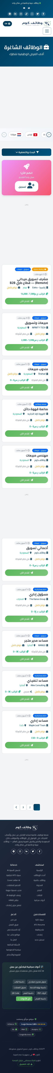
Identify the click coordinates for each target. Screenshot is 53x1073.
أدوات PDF (42, 993)
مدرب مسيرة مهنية (13, 890)
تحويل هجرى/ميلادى (37, 982)
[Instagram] (21, 14)
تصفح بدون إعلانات (13, 905)
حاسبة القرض (40, 999)
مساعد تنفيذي (37, 680)
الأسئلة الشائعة (13, 944)
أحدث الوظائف (39, 875)
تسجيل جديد (39, 939)
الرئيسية (39, 870)
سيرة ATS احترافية (13, 875)
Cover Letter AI (13, 880)
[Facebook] (43, 14)
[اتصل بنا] (24, 8)
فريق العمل (13, 924)
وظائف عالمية (39, 880)
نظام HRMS (13, 900)
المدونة (39, 885)
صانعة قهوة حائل (35, 409)
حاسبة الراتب (19, 982)
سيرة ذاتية (39, 919)
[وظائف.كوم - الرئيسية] (35, 23)
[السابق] (49, 134)
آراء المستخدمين (13, 929)
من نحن (13, 919)
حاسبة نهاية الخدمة (38, 987)
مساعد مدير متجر (36, 640)
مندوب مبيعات (38, 369)
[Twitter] (37, 14)
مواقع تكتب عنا (13, 934)
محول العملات (20, 987)
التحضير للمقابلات (13, 885)
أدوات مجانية (39, 900)
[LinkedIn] (15, 14)
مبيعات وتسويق (36, 323)
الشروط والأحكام (13, 954)
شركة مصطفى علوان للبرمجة (24, 1060)
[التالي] (4, 134)
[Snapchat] (32, 14)
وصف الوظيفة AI (14, 895)
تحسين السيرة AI (13, 870)
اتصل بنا (13, 939)
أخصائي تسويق (37, 548)
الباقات (39, 895)
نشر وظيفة (39, 929)
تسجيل (22, 187)
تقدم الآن (24, 301)
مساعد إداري (39, 720)
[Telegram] (10, 14)
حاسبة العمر (28, 993)
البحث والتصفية (26, 152)
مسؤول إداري (38, 594)
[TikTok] (26, 14)
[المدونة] (29, 8)
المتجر (39, 890)
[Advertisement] (26, 97)
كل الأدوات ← (24, 999)
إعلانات (39, 934)
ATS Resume (39, 924)
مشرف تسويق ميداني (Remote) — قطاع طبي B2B (29, 281)
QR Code (15, 993)
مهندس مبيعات (37, 455)
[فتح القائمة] (47, 31)
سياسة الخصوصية (13, 949)
